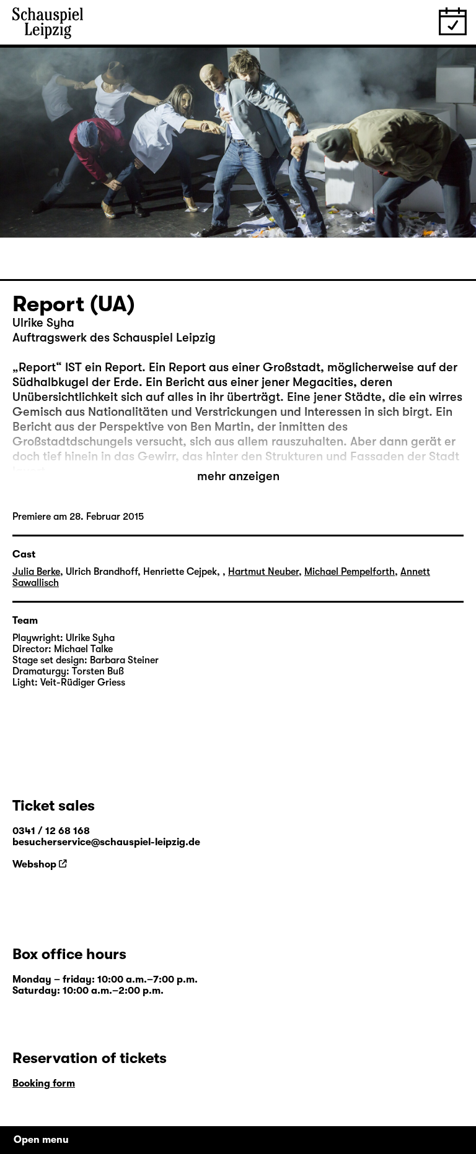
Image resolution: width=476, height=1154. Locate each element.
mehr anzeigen (238, 476)
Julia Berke (36, 571)
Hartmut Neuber (263, 571)
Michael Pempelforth (349, 571)
